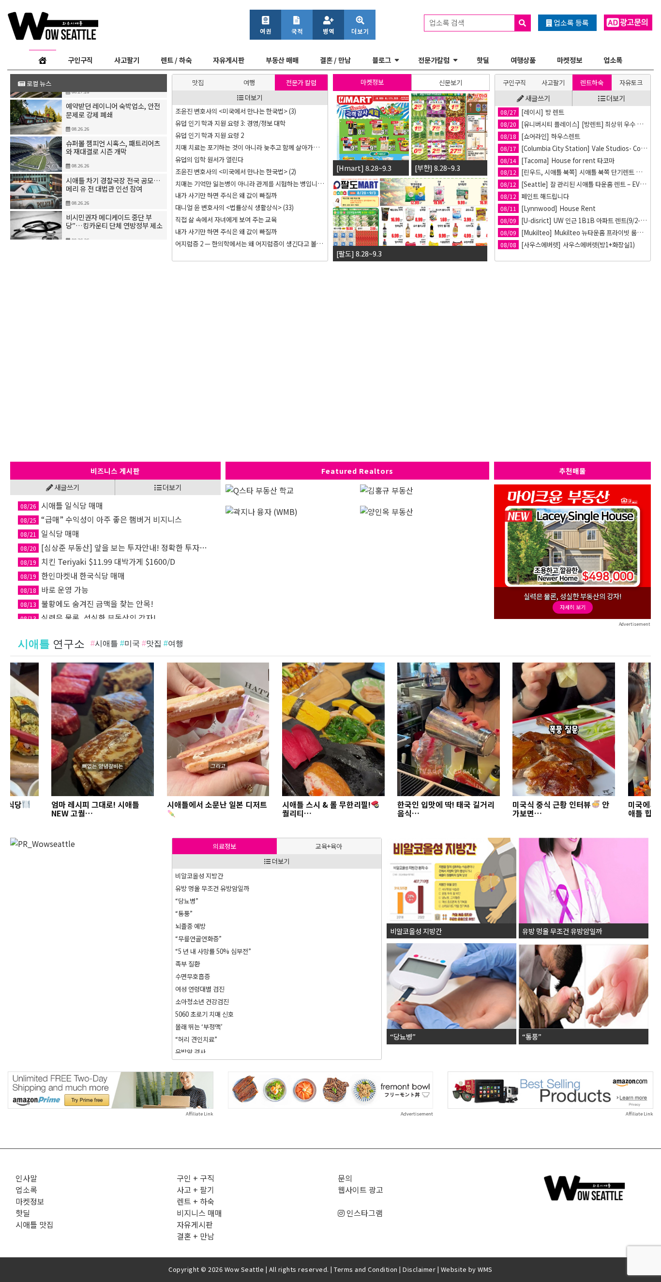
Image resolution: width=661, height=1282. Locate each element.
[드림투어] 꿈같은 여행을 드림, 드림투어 (563, 172)
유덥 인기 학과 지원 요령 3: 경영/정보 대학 (230, 123)
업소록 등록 (570, 22)
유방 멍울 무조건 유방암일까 (212, 888)
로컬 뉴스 (38, 83)
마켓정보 (569, 60)
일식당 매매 (49, 533)
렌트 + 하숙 (195, 1201)
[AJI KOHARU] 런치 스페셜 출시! (554, 136)
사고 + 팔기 (195, 1189)
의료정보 (224, 846)
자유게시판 (228, 60)
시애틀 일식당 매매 (61, 505)
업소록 (612, 60)
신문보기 (450, 82)
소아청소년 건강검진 (202, 1001)
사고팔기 (126, 60)
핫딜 (483, 60)
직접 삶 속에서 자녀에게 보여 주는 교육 (226, 219)
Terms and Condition (366, 1269)
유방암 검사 (190, 1051)
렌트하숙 (591, 82)
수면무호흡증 (192, 976)
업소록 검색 (447, 22)
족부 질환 (187, 963)
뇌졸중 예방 (190, 926)
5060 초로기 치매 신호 (204, 1014)
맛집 (198, 82)
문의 (345, 1178)
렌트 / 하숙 (176, 60)
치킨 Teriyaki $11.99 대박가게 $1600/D (97, 561)
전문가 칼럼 (301, 82)
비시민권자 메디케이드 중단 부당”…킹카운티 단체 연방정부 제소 (114, 214)
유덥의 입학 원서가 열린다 (209, 159)
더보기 (252, 97)
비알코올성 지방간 (199, 875)
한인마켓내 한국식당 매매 (72, 575)
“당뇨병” (186, 900)
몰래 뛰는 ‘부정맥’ (199, 1026)
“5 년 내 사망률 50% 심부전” (213, 951)
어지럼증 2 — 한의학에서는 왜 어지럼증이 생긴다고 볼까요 (250, 243)
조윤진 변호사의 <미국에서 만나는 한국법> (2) (235, 171)
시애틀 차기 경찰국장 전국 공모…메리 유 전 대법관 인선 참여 (113, 176)
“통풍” (184, 913)
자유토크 (631, 82)
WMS (485, 1269)
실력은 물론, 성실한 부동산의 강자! (88, 617)
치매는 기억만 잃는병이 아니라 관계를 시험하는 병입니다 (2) (250, 183)
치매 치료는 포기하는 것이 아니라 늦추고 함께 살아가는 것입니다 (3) (250, 147)
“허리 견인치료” (196, 1039)
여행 (249, 82)
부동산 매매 (282, 60)
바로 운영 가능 (54, 589)
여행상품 (523, 60)
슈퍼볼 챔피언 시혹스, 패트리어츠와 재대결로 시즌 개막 (113, 139)
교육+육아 (328, 846)
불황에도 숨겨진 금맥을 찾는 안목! (86, 603)
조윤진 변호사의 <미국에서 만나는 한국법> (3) (235, 111)
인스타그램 (364, 1213)
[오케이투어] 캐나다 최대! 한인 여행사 (560, 148)
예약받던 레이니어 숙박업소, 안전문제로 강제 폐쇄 (113, 102)
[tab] (198, 82)
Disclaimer (419, 1269)
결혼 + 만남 (195, 1236)
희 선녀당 (523, 244)
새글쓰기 (537, 98)
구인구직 (80, 60)
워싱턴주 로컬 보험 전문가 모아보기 (557, 220)
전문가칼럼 (434, 60)
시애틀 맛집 (34, 1224)
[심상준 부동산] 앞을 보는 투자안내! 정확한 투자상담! (116, 547)
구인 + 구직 (195, 1178)
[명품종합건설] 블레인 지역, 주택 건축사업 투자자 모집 (574, 196)
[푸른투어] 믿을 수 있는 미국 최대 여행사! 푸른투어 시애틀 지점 (574, 160)
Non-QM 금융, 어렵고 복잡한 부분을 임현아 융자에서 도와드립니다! (574, 112)
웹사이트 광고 (360, 1189)
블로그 (381, 60)
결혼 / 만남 (335, 60)
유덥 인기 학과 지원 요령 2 (209, 135)
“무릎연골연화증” (198, 938)
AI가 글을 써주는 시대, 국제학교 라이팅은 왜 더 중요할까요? (574, 184)
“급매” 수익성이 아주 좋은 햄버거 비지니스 (101, 519)
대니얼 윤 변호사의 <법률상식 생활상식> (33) (234, 207)
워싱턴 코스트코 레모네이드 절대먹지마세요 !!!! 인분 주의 (574, 232)
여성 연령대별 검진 (200, 989)
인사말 (26, 1178)
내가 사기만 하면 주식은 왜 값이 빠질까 (226, 195)
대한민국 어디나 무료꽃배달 (547, 208)
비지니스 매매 (199, 1213)
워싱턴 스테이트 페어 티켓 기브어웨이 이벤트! (570, 124)
